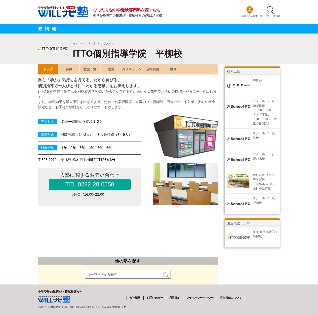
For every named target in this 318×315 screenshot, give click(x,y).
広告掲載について (231, 297)
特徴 (69, 69)
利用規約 (174, 297)
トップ (48, 69)
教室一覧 (89, 69)
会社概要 (134, 297)
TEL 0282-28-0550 (89, 184)
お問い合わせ (155, 297)
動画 (173, 69)
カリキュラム (131, 69)
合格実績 (152, 69)
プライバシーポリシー (200, 297)
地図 (111, 69)
